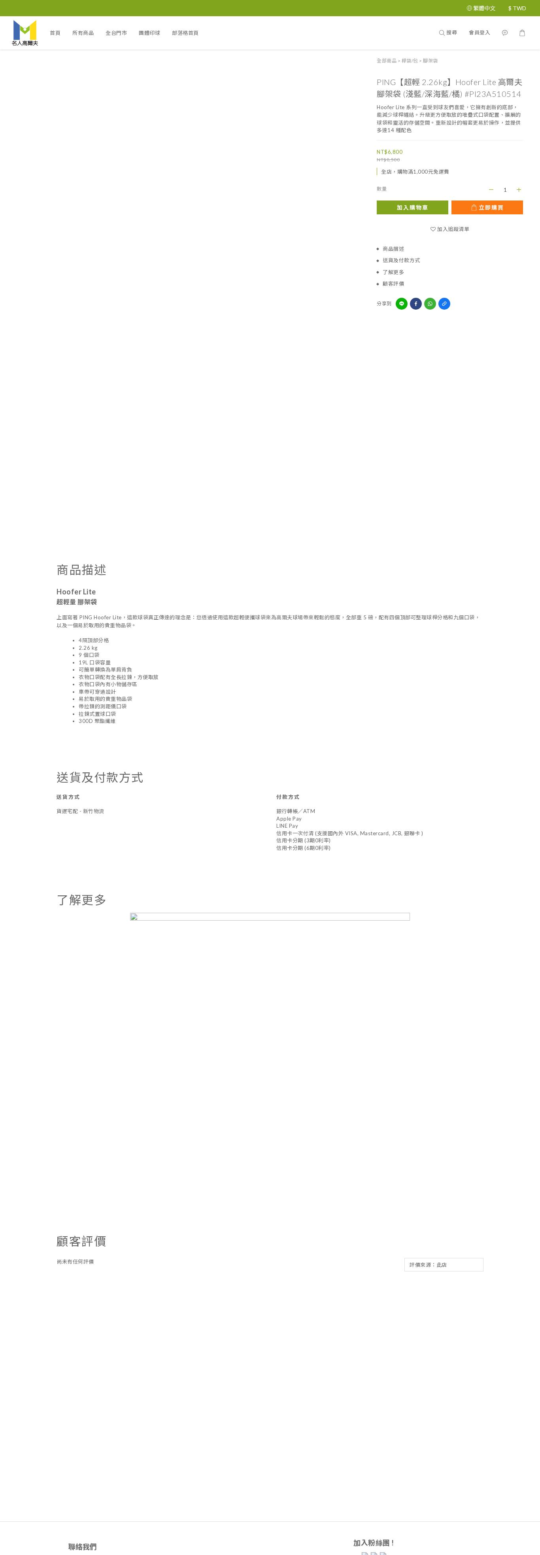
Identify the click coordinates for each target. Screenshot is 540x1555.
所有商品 (83, 33)
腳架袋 (430, 61)
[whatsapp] (430, 304)
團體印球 (149, 33)
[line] (402, 304)
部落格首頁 (185, 33)
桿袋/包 (410, 61)
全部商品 (387, 61)
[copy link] (444, 304)
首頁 (55, 33)
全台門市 (116, 33)
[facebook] (416, 304)
